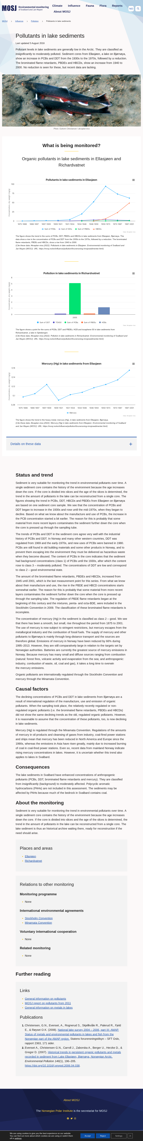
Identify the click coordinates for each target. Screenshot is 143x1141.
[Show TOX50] (57, 322)
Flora (103, 5)
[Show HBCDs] (97, 229)
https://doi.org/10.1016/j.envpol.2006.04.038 (52, 1065)
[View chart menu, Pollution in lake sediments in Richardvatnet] (133, 273)
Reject (103, 1136)
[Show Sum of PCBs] (49, 229)
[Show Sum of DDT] (43, 322)
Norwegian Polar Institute (57, 1110)
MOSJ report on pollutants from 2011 (48, 1003)
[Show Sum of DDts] (65, 229)
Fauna (90, 5)
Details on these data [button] (25, 444)
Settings (118, 1136)
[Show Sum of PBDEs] (82, 229)
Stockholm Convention (39, 918)
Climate (57, 5)
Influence (74, 5)
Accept (88, 1136)
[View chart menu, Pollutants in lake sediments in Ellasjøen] (133, 180)
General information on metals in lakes (49, 1007)
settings (18, 1138)
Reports (117, 5)
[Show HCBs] (102, 322)
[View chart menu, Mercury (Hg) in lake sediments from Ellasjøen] (133, 364)
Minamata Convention (38, 922)
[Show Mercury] (71, 413)
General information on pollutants (45, 998)
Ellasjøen (30, 856)
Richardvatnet (33, 860)
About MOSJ (62, 11)
